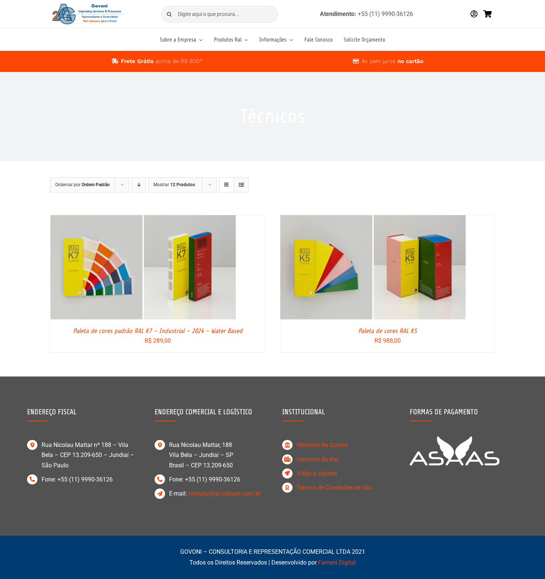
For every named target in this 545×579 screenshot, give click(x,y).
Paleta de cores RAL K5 (387, 331)
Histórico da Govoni (322, 444)
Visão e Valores (317, 473)
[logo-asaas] (454, 439)
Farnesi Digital (337, 562)
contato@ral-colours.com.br (224, 493)
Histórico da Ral (317, 459)
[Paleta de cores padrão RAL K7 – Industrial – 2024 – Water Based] (143, 220)
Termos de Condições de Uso (334, 487)
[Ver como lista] (241, 185)
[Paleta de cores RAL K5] (373, 220)
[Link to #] (115, 61)
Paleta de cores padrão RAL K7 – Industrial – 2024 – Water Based (157, 331)
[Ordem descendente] (139, 185)
